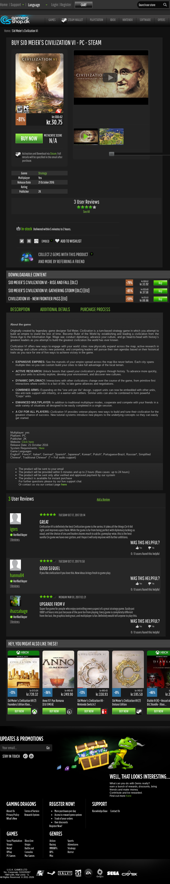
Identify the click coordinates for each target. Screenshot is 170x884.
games (52, 20)
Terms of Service (31, 811)
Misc (51, 855)
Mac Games (29, 855)
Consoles (29, 852)
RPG (51, 852)
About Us (10, 811)
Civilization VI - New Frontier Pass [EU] (37, 298)
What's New (11, 818)
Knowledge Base (99, 811)
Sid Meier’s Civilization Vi (25, 30)
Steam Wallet (75, 20)
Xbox (112, 20)
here (128, 795)
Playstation (96, 20)
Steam (53, 153)
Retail (9, 848)
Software (145, 20)
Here (41, 448)
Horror (71, 852)
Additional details (55, 309)
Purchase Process (95, 309)
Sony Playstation (14, 840)
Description (20, 309)
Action (53, 840)
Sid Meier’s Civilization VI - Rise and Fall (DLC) (43, 282)
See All (86, 211)
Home (4, 4)
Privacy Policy (12, 814)
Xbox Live (29, 840)
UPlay (9, 852)
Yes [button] (141, 548)
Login (54, 4)
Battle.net (29, 848)
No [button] (153, 548)
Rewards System (31, 814)
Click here (28, 441)
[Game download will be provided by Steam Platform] (18, 154)
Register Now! (55, 826)
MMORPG (53, 848)
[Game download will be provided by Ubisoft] (69, 712)
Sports (71, 840)
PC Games (11, 855)
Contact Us (115, 811)
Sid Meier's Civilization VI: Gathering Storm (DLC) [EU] (49, 290)
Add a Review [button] (103, 499)
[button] (17, 4)
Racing (53, 844)
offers (161, 20)
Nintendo (128, 20)
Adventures (73, 844)
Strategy (42, 173)
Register (65, 4)
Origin (27, 844)
